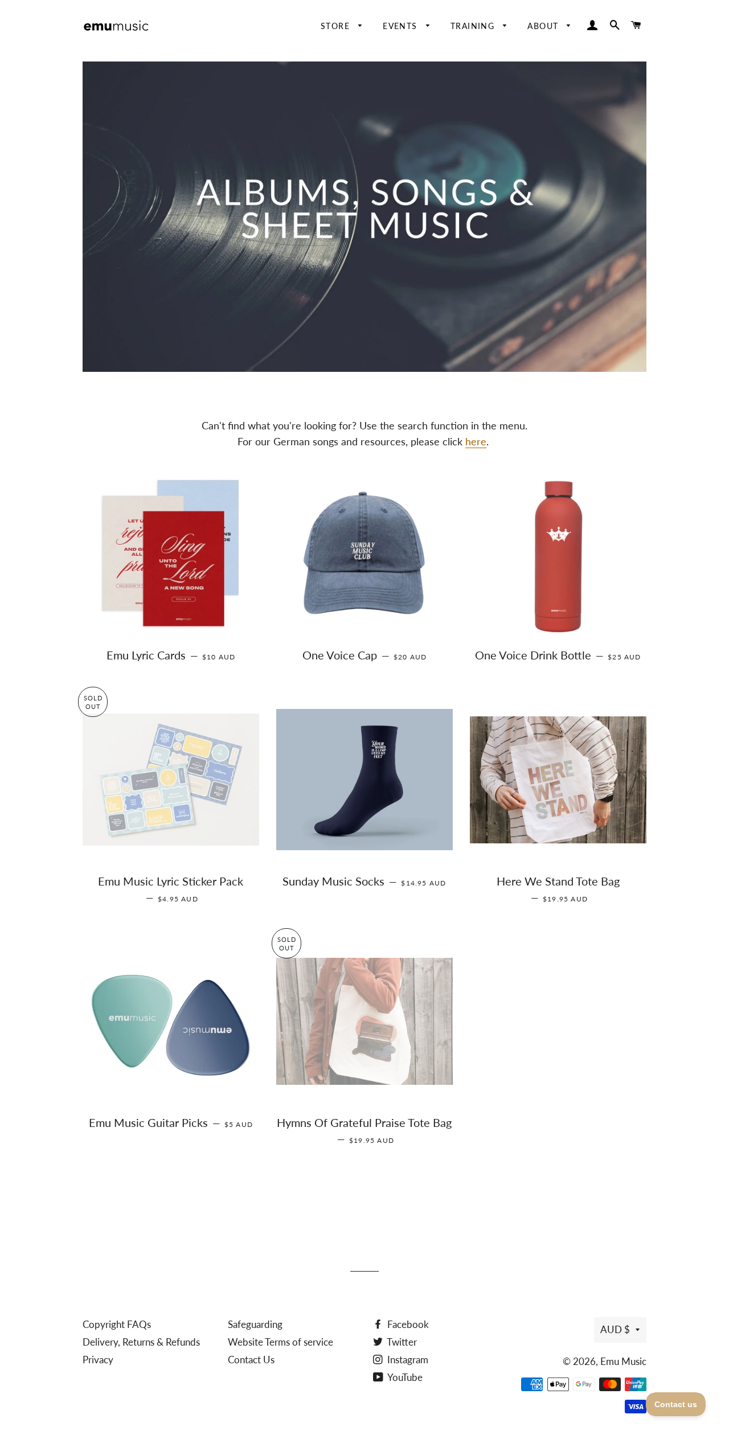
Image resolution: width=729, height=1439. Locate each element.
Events (401, 26)
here (475, 441)
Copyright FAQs (117, 1324)
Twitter (401, 1342)
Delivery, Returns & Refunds (141, 1342)
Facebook (407, 1324)
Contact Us (251, 1360)
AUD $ (615, 1329)
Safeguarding (255, 1324)
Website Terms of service (280, 1342)
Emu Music (623, 1361)
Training (474, 26)
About (544, 26)
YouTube (404, 1377)
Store (337, 26)
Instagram (406, 1360)
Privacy (98, 1360)
